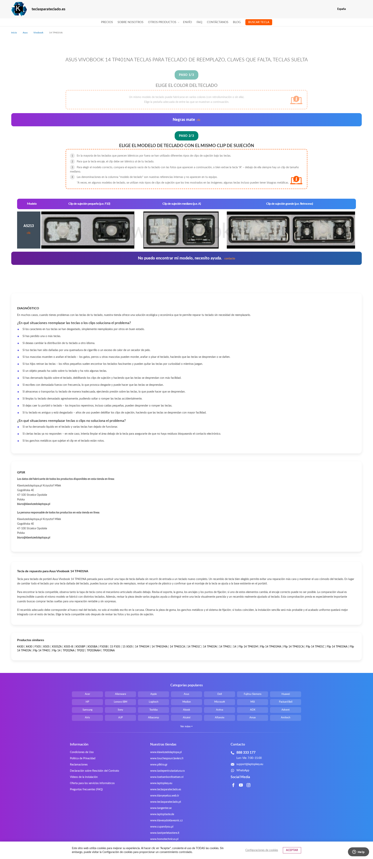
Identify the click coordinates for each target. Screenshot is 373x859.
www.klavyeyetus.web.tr (164, 795)
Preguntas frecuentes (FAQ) (86, 789)
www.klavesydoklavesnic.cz (166, 820)
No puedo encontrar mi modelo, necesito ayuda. (186, 258)
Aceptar (292, 850)
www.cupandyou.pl (161, 826)
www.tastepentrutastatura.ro (167, 771)
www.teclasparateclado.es (165, 789)
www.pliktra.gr (158, 764)
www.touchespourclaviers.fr (167, 758)
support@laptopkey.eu (249, 764)
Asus (25, 32)
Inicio (14, 32)
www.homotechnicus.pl (164, 839)
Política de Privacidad (82, 758)
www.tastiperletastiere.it (164, 833)
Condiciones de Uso (82, 752)
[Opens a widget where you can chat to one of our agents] (358, 852)
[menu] (186, 22)
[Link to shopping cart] (351, 9)
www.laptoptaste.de (162, 814)
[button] (359, 9)
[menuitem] (107, 22)
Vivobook (38, 32)
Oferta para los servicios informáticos (92, 783)
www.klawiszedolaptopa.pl (166, 752)
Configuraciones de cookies (261, 850)
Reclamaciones (79, 764)
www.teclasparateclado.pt (165, 802)
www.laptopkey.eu (161, 783)
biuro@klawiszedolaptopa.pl (33, 504)
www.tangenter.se (161, 808)
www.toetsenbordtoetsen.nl (166, 777)
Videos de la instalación (84, 777)
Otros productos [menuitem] (162, 22)
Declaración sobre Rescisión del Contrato (94, 771)
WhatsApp (242, 770)
